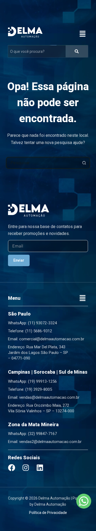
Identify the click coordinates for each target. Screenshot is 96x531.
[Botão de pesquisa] (84, 162)
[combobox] (42, 163)
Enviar (18, 260)
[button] (82, 34)
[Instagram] (25, 467)
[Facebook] (11, 467)
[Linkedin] (39, 467)
